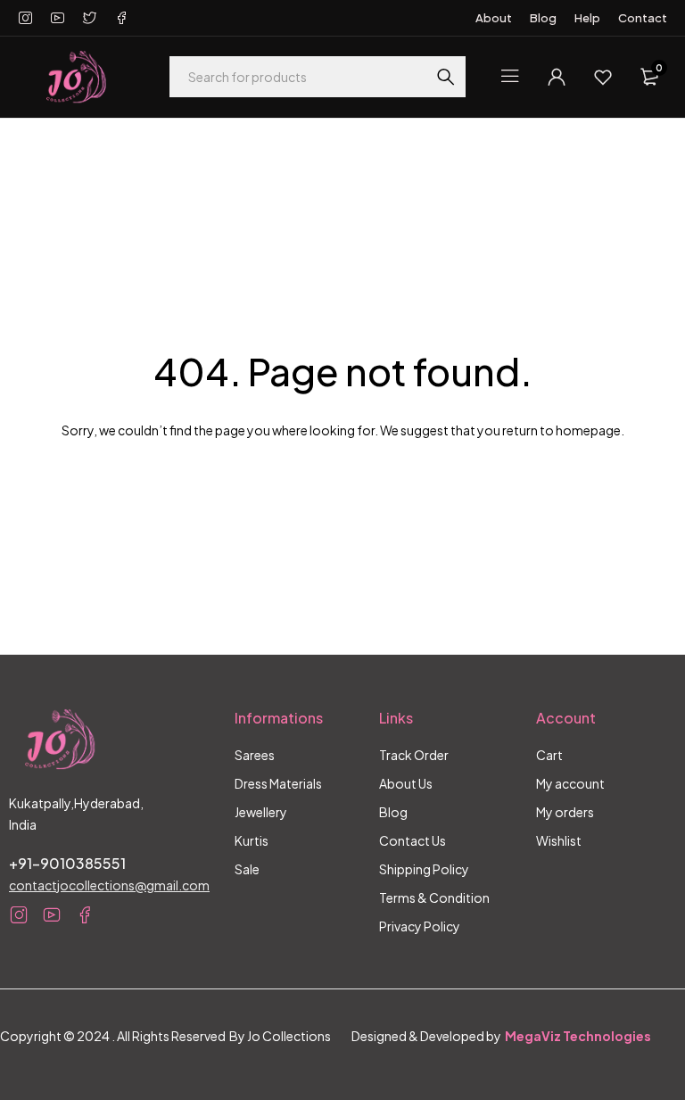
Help (587, 18)
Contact (642, 18)
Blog (543, 18)
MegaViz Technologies (578, 1036)
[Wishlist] (603, 76)
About (493, 18)
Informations (279, 717)
